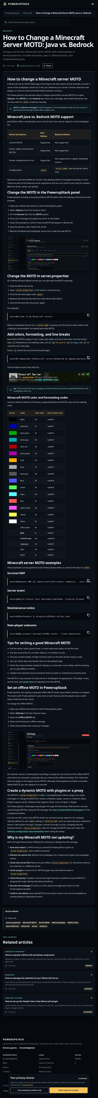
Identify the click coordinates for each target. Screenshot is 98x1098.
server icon (28, 681)
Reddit (78, 1058)
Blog (5, 1063)
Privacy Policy (27, 1085)
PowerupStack (18, 4)
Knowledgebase (12, 13)
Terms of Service (46, 1063)
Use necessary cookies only (29, 1090)
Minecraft (27, 13)
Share (48, 66)
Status (6, 1067)
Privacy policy (45, 1067)
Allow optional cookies (69, 1090)
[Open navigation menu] (92, 4)
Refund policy (45, 1071)
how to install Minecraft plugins (68, 810)
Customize (83, 1078)
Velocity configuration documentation (25, 831)
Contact (6, 1071)
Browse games (10, 1047)
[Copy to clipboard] (88, 315)
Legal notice (44, 1058)
